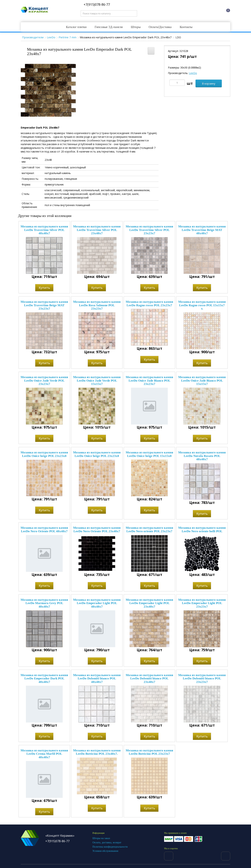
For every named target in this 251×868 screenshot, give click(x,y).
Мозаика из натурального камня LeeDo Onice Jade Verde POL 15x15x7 (97, 380)
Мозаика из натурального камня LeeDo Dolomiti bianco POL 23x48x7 (149, 678)
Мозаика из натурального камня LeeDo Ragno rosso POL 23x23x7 (149, 303)
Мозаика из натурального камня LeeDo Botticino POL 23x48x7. (97, 752)
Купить (44, 287)
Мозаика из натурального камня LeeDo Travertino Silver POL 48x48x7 (44, 230)
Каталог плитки (76, 27)
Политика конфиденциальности (110, 846)
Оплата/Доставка (160, 27)
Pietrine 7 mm (67, 37)
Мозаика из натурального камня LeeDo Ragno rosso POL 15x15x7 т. (202, 305)
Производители (33, 37)
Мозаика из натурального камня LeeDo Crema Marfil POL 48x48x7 (44, 754)
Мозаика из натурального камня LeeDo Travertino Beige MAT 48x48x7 (202, 230)
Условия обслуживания (105, 851)
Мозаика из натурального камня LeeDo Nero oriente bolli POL (202, 529)
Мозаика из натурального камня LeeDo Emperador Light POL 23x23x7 (202, 603)
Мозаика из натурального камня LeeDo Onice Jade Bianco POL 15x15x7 (202, 380)
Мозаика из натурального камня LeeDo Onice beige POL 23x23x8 (44, 454)
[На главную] (182, 10)
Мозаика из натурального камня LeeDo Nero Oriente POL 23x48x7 (97, 529)
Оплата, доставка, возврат (106, 842)
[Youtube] (225, 856)
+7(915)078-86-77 (96, 4)
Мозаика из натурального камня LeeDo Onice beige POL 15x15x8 (149, 454)
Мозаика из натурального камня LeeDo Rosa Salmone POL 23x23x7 (97, 305)
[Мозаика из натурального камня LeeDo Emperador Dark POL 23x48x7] (48, 90)
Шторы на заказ (101, 838)
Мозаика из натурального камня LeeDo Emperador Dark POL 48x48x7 (44, 678)
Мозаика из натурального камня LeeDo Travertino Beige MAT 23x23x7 (44, 305)
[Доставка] (196, 10)
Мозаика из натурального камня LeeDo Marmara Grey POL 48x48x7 (44, 603)
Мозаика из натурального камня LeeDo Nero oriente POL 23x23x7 (149, 529)
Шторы (136, 27)
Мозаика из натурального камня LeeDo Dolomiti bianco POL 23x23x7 (202, 678)
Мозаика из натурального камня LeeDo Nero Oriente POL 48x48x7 (44, 529)
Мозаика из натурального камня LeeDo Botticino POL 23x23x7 (149, 752)
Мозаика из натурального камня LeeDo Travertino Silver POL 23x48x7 (97, 230)
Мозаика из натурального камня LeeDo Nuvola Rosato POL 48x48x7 (202, 456)
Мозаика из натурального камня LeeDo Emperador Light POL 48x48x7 (97, 603)
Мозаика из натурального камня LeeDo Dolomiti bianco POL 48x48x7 (97, 678)
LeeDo (51, 37)
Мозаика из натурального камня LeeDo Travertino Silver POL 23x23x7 (149, 230)
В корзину (208, 83)
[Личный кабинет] (210, 10)
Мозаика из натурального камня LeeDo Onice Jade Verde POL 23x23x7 (44, 380)
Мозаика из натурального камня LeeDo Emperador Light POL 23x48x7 (149, 603)
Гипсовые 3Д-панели (109, 27)
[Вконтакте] (168, 856)
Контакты (186, 27)
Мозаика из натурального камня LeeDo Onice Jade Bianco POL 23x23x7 (149, 380)
